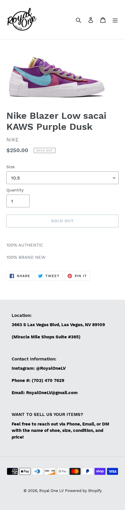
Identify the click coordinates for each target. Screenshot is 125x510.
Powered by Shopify (83, 491)
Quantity (15, 190)
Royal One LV (51, 491)
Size (10, 166)
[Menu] (115, 19)
